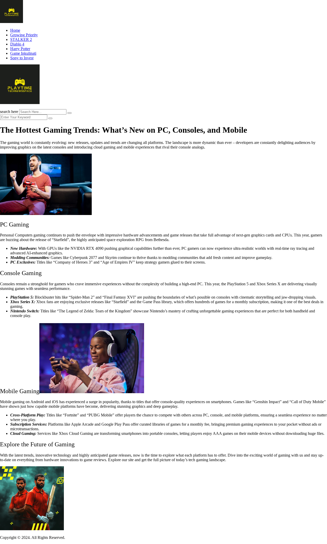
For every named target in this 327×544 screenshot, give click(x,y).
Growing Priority (24, 35)
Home (15, 30)
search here (9, 111)
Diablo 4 (17, 44)
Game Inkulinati (23, 53)
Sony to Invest (21, 58)
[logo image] (20, 102)
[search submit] (69, 113)
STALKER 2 (21, 39)
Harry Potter (20, 49)
